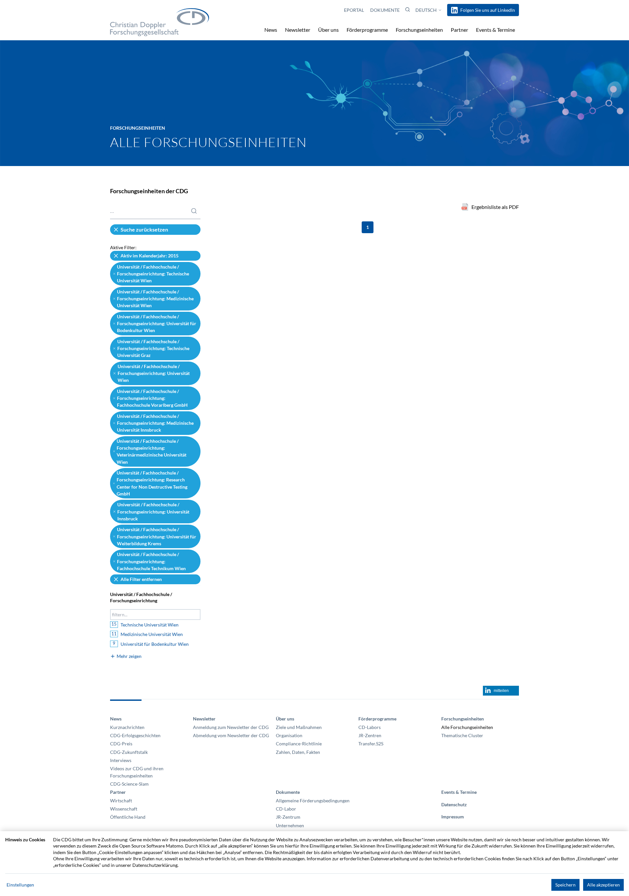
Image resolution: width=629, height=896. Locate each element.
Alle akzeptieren (603, 884)
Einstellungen (20, 884)
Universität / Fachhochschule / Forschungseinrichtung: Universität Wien (154, 373)
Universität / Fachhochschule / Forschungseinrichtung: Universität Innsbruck (153, 511)
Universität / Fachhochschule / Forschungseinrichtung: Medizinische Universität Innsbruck (155, 423)
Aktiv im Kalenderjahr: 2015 (150, 255)
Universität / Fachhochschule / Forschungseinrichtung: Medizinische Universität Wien (155, 298)
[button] (407, 9)
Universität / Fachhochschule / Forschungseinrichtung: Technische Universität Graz (153, 348)
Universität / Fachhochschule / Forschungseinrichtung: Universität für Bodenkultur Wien (156, 323)
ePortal (354, 10)
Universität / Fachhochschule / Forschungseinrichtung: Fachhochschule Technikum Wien (151, 561)
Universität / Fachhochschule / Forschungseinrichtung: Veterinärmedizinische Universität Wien (151, 451)
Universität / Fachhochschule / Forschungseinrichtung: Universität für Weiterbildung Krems (156, 536)
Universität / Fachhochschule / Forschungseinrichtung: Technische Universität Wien (153, 274)
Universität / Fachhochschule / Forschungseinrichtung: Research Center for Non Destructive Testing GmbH (152, 483)
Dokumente (385, 10)
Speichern (565, 884)
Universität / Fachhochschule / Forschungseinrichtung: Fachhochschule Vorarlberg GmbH (152, 398)
